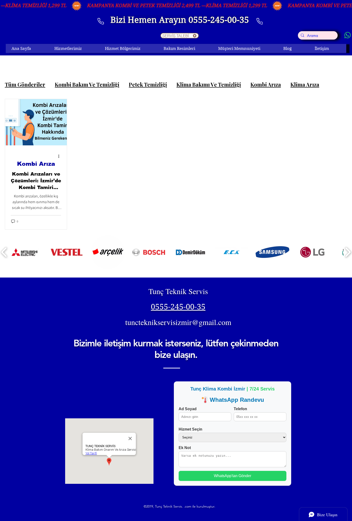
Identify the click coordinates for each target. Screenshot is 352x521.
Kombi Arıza (265, 84)
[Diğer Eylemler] (60, 156)
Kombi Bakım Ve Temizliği (87, 84)
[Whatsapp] (348, 35)
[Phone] (259, 21)
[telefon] (100, 21)
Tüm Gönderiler (25, 84)
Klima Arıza (304, 84)
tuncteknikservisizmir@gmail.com (178, 322)
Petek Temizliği (148, 84)
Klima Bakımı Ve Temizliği (208, 84)
